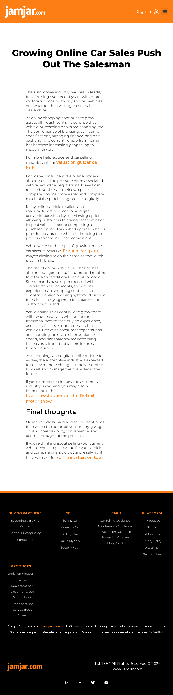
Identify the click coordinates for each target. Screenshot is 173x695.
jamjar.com (51, 626)
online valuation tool (80, 457)
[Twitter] (93, 682)
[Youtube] (106, 682)
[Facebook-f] (80, 682)
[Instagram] (66, 682)
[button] (164, 11)
